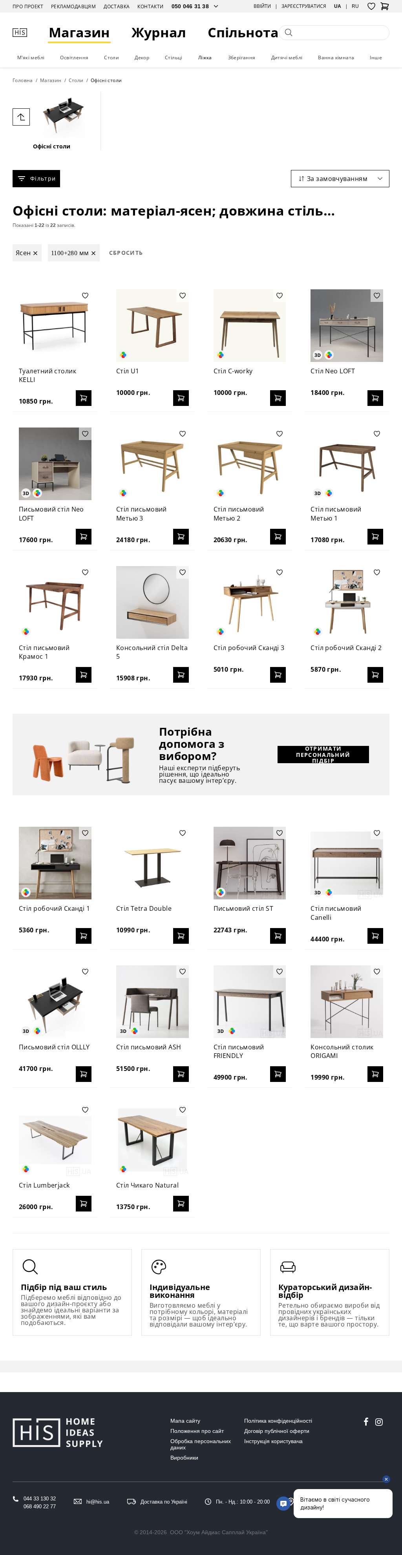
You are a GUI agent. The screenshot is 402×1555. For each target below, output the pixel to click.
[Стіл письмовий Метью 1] (347, 464)
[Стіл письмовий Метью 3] (152, 464)
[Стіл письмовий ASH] (152, 1001)
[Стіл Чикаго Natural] (152, 1140)
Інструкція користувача (273, 1441)
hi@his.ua (97, 1502)
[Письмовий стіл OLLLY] (55, 1001)
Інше (376, 57)
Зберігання (242, 57)
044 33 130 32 (40, 1499)
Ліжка (205, 57)
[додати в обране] (85, 295)
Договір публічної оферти (276, 1431)
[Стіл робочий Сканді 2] (347, 602)
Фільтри (43, 178)
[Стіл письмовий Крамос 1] (55, 602)
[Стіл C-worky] (250, 325)
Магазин (79, 32)
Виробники (184, 1458)
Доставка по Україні (164, 1502)
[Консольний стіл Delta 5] (152, 602)
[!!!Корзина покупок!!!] (384, 8)
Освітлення (74, 57)
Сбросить (126, 252)
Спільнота (243, 32)
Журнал (159, 32)
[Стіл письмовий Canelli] (347, 863)
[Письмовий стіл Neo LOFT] (55, 464)
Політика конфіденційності (278, 1421)
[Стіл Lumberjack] (55, 1140)
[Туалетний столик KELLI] (55, 325)
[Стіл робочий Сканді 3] (250, 602)
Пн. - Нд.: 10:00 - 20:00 (243, 1502)
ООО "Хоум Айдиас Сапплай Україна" (219, 1532)
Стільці (174, 57)
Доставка (117, 6)
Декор (142, 57)
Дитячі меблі (287, 57)
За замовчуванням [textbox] (337, 178)
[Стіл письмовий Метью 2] (250, 464)
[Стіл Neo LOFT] (347, 325)
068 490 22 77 (40, 1506)
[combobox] (340, 178)
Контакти (150, 6)
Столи (111, 57)
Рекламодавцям (73, 6)
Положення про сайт (197, 1431)
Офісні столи (52, 146)
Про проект (28, 6)
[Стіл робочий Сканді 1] (55, 863)
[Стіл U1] (152, 325)
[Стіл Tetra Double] (152, 863)
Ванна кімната (336, 57)
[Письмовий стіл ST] (250, 863)
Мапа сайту (185, 1421)
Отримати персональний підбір (323, 754)
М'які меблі (30, 57)
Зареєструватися (303, 6)
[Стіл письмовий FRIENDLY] (250, 1001)
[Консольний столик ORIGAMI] (347, 1001)
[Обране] (371, 6)
